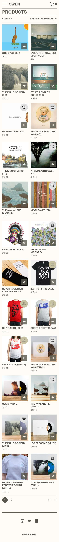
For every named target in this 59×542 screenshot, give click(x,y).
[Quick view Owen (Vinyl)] (24, 397)
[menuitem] (29, 18)
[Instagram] (22, 521)
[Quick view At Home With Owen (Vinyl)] (53, 476)
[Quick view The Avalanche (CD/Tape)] (24, 204)
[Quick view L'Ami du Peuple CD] (24, 243)
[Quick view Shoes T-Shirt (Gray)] (53, 321)
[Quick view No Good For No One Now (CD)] (53, 125)
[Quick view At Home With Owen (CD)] (53, 164)
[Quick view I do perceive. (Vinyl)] (53, 437)
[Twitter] (29, 521)
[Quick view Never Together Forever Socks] (24, 282)
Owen (14, 4)
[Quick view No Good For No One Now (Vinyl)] (53, 358)
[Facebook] (37, 521)
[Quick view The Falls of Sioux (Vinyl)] (24, 437)
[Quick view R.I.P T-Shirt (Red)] (24, 321)
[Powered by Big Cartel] (29, 535)
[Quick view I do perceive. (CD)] (24, 125)
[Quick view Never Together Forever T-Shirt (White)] (24, 476)
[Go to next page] (55, 500)
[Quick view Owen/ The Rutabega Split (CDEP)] (53, 46)
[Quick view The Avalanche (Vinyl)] (53, 397)
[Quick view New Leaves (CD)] (53, 204)
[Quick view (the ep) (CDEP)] (24, 46)
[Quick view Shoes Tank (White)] (24, 358)
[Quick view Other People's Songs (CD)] (53, 86)
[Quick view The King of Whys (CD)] (24, 164)
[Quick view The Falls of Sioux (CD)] (24, 86)
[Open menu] (4, 4)
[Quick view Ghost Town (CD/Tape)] (53, 243)
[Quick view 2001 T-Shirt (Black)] (53, 282)
